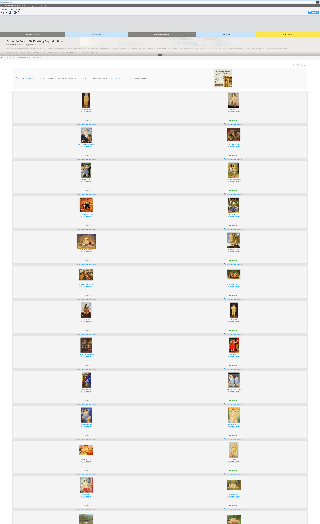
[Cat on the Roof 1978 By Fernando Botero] (86, 212)
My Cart (45, 6)
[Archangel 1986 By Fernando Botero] (86, 317)
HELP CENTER (226, 34)
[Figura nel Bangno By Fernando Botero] (234, 422)
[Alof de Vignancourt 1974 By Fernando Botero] (86, 352)
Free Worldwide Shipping (162, 34)
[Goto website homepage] (10, 13)
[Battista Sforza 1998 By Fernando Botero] (233, 247)
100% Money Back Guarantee (118, 78)
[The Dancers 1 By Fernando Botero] (234, 352)
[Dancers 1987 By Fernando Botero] (86, 177)
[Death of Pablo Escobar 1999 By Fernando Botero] (86, 142)
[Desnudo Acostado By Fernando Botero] (86, 454)
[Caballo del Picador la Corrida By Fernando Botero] (233, 387)
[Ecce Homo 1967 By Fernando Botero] (233, 107)
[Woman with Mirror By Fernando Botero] (86, 422)
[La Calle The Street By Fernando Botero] (86, 387)
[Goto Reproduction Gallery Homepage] (2, 57)
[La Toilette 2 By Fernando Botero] (86, 492)
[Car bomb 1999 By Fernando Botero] (233, 212)
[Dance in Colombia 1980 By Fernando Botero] (86, 280)
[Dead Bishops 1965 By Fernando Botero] (233, 140)
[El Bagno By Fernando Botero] (233, 457)
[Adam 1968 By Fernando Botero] (234, 317)
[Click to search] (317, 2)
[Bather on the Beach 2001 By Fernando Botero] (233, 279)
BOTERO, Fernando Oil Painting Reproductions (28, 57)
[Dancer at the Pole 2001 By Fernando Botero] (233, 177)
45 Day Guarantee (96, 34)
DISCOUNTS (287, 34)
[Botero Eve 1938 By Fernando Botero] (86, 107)
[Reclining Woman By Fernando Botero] (234, 489)
